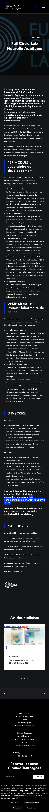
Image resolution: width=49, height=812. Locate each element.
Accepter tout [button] (31, 808)
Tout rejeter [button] (17, 808)
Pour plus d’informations (13, 571)
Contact (24, 719)
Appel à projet (14, 38)
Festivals (24, 38)
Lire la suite (14, 802)
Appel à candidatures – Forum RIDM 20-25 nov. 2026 (22, 661)
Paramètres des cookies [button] (31, 802)
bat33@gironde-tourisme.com (24, 753)
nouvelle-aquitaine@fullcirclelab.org (20, 513)
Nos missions (24, 713)
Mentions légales (24, 722)
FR (6, 3)
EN (3, 3)
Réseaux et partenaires (24, 716)
